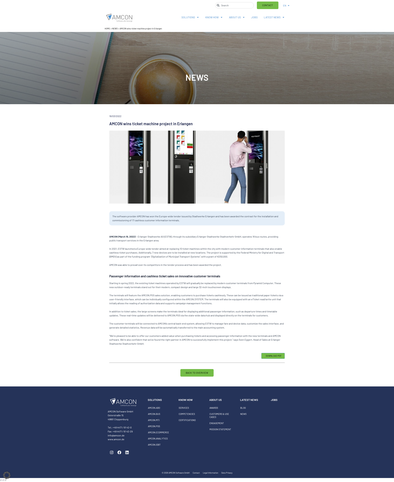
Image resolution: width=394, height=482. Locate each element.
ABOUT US (235, 17)
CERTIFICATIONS (187, 420)
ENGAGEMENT (216, 423)
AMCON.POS (154, 426)
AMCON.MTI (154, 420)
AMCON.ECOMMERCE (158, 432)
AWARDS (213, 407)
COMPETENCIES (187, 414)
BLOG (243, 407)
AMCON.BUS (154, 414)
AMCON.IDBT (154, 444)
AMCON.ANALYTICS (158, 438)
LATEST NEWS (272, 17)
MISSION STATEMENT (220, 429)
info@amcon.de (116, 435)
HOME (107, 28)
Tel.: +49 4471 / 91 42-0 (120, 427)
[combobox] (234, 5)
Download (273, 356)
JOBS (254, 17)
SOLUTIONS (188, 17)
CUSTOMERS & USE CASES (219, 415)
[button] (7, 475)
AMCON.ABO (154, 407)
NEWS (115, 28)
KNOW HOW (212, 17)
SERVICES (184, 407)
